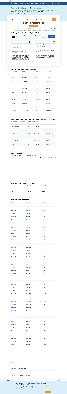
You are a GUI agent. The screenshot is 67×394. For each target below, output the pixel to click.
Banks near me (38, 3)
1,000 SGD (37, 99)
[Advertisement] (33, 353)
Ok (48, 391)
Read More (37, 58)
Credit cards (9, 3)
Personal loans (15, 3)
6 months (44, 157)
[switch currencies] (54, 19)
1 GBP (12, 13)
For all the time (53, 157)
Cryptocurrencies (52, 3)
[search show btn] (56, 3)
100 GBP (17, 13)
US (58, 3)
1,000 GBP (23, 13)
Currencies (32, 3)
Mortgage (21, 3)
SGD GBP (53, 28)
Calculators (27, 3)
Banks (47, 3)
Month (40, 157)
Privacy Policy (28, 387)
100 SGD (36, 81)
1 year (49, 157)
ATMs (43, 3)
